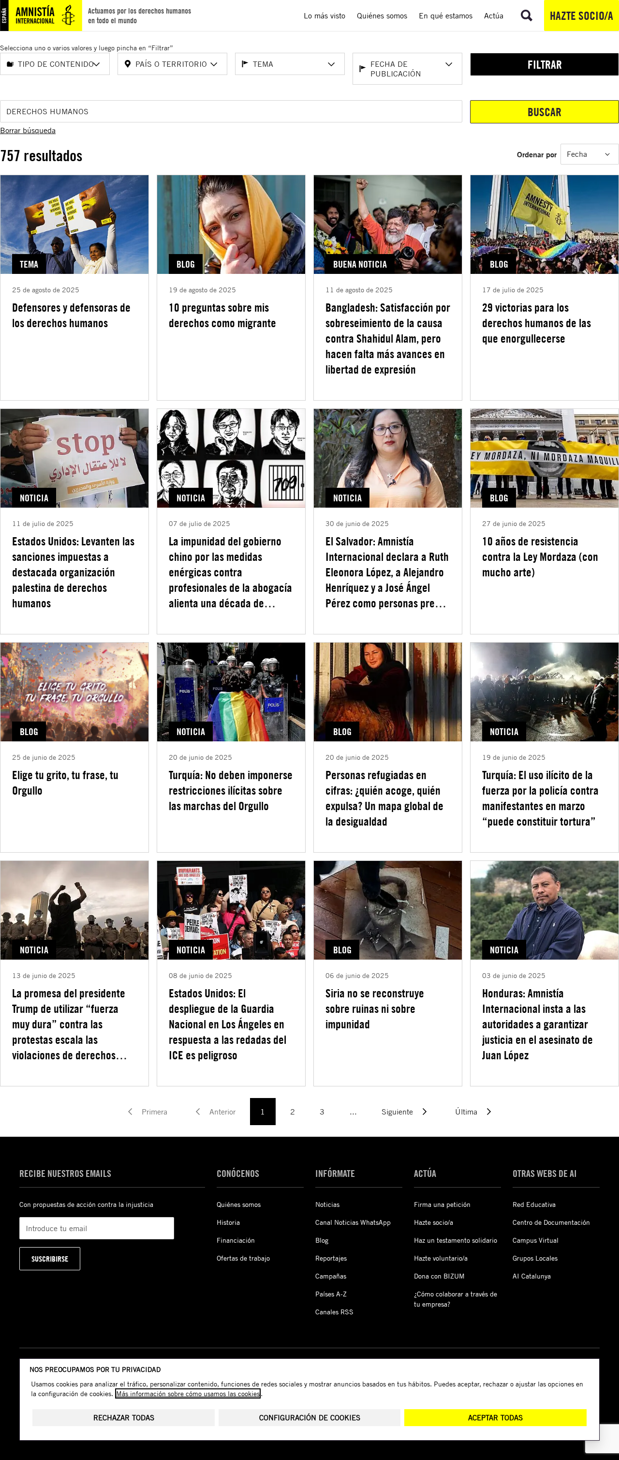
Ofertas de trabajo (243, 1258)
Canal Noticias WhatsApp (353, 1222)
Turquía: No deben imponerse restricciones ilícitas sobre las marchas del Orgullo (231, 790)
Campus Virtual (536, 1240)
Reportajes (331, 1258)
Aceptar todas (495, 1417)
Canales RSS (334, 1312)
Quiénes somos (239, 1204)
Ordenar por (537, 154)
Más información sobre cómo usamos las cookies (188, 1393)
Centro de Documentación (551, 1222)
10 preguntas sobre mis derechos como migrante (222, 315)
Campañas (330, 1276)
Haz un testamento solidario (455, 1240)
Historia (228, 1222)
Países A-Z (331, 1294)
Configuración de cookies (309, 1417)
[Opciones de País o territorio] (214, 64)
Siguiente (397, 1111)
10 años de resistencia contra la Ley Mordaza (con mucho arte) (540, 556)
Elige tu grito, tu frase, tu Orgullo (65, 783)
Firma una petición (442, 1204)
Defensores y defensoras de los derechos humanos (71, 315)
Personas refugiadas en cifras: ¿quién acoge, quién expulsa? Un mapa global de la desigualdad (384, 798)
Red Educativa (534, 1204)
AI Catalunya (532, 1276)
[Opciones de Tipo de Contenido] (96, 64)
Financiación (236, 1240)
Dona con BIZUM (439, 1276)
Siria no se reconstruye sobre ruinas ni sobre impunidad (374, 1008)
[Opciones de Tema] (331, 64)
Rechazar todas (123, 1417)
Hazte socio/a (581, 15)
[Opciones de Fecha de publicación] (449, 64)
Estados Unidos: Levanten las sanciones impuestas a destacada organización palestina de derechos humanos (73, 572)
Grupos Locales (535, 1258)
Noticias (327, 1204)
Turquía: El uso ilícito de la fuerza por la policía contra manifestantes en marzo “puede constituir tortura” (540, 798)
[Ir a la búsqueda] (526, 15)
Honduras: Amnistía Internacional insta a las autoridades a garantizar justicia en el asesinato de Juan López (537, 1024)
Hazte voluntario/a (441, 1258)
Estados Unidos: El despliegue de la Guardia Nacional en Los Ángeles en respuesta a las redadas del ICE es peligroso (227, 1024)
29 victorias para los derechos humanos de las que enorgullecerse (536, 323)
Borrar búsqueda (28, 130)
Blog (321, 1240)
